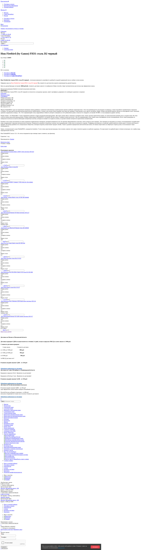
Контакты (6, 20)
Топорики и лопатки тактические (13, 448)
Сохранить (4, 547)
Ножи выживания (9, 428)
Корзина (3, 31)
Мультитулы (7, 444)
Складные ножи (8, 408)
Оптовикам (7, 21)
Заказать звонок (5, 497)
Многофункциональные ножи (12, 447)
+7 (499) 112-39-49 (6, 34)
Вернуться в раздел (6, 331)
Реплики (6, 419)
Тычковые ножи (8, 425)
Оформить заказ (17, 529)
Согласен (95, 547)
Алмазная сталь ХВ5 (10, 431)
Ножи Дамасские (9, 432)
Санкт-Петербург (9, 14)
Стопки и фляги (8, 460)
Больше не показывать (9, 528)
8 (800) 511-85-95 (5, 40)
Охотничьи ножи (9, 407)
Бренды (6, 404)
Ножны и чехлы (8, 450)
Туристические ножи (10, 413)
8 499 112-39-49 (5, 494)
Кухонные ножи (8, 445)
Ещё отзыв (4, 146)
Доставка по (9, 73)
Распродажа (7, 405)
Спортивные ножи (9, 411)
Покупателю (5, 1)
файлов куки (61, 547)
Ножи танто (7, 426)
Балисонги (7, 420)
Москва (6, 12)
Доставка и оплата (9, 18)
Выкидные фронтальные (11, 417)
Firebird (12, 139)
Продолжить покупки (7, 529)
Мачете (6, 422)
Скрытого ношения (9, 429)
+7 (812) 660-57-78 (6, 37)
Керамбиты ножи (9, 423)
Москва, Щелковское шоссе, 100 (10, 488)
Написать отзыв (5, 142)
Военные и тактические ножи (12, 410)
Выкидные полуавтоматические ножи (14, 416)
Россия (6, 15)
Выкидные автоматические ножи (13, 414)
